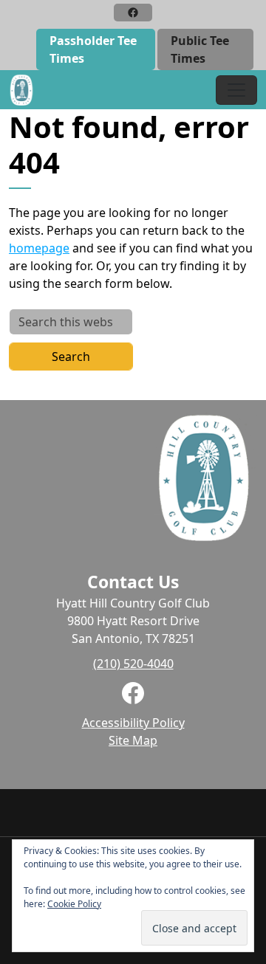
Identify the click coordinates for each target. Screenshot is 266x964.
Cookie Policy (74, 904)
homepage (39, 248)
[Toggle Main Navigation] (236, 90)
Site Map (133, 740)
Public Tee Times (200, 49)
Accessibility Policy (133, 723)
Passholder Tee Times (93, 49)
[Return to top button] (246, 771)
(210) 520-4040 (133, 663)
